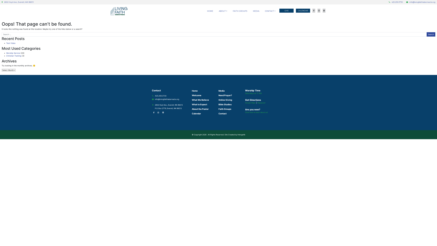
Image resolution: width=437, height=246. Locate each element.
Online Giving (225, 100)
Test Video (10, 43)
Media (256, 11)
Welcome (196, 95)
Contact (269, 11)
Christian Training (13, 56)
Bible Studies (225, 104)
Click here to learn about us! (256, 112)
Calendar (303, 11)
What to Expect (199, 104)
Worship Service (13, 53)
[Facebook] (154, 112)
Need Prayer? (225, 95)
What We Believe (200, 100)
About (222, 11)
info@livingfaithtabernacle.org (422, 2)
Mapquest (261, 103)
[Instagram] (158, 112)
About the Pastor (200, 109)
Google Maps (250, 103)
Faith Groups (240, 11)
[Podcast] (163, 112)
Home (210, 11)
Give (287, 11)
